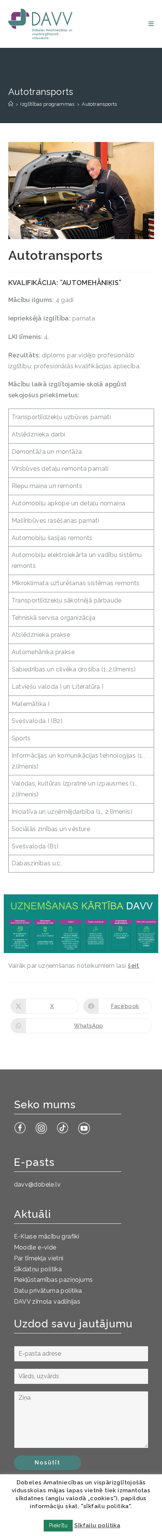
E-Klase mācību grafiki (46, 1236)
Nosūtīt (47, 1462)
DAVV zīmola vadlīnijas (47, 1301)
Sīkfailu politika (97, 1525)
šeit (133, 965)
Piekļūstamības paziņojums (53, 1279)
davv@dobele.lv (37, 1184)
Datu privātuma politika (48, 1290)
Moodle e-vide (35, 1247)
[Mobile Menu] (151, 23)
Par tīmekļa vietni (39, 1258)
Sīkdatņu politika (38, 1269)
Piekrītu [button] (58, 1525)
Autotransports (99, 104)
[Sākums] (10, 104)
